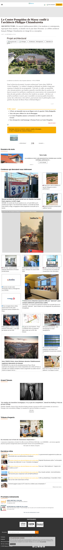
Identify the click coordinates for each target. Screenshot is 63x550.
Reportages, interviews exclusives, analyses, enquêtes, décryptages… (25, 129)
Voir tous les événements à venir (31, 512)
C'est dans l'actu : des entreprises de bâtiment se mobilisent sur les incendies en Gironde (19, 211)
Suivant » (41, 143)
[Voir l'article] (60, 211)
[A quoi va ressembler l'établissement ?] (54, 76)
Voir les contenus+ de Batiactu (8, 543)
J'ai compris (12, 544)
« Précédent (22, 143)
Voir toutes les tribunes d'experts (31, 445)
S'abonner (59, 4)
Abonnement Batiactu (6, 541)
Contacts (3, 537)
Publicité (3, 539)
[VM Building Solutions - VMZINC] (23, 524)
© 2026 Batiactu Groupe (7, 546)
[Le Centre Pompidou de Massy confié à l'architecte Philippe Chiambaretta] (14, 138)
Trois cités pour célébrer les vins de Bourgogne (23, 113)
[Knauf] (39, 524)
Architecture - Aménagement (36, 41)
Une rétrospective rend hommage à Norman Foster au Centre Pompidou (31, 120)
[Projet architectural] (8, 76)
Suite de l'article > (52, 123)
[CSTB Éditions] (31, 524)
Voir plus (31, 410)
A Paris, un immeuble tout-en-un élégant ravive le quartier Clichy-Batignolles (33, 111)
